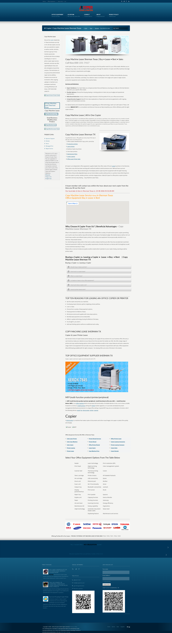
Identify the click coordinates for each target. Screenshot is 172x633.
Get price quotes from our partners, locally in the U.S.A (86, 554)
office (77, 403)
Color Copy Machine (72, 441)
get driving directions (79, 586)
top (129, 627)
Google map (48, 178)
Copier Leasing (71, 156)
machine (81, 403)
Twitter (76, 569)
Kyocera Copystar (50, 138)
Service (44, 1)
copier (113, 166)
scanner (96, 410)
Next (76, 626)
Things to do (48, 176)
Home (85, 28)
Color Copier (70, 445)
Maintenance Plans (72, 154)
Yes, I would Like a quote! (86, 545)
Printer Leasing (71, 448)
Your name (105, 569)
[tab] (99, 267)
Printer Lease (70, 451)
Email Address (106, 575)
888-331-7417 (77, 580)
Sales (118, 626)
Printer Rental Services (95, 438)
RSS (121, 1)
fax (81, 410)
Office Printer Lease (116, 438)
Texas (91, 28)
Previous (72, 626)
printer (91, 410)
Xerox (47, 143)
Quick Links (60, 1)
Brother (48, 141)
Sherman (97, 28)
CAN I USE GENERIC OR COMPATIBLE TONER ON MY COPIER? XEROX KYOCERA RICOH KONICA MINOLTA (58, 584)
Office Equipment (51, 1)
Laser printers (71, 146)
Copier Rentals (115, 451)
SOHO (93, 406)
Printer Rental (92, 441)
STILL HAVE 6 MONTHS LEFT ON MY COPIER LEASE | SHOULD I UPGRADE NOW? (58, 571)
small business (81, 406)
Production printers (72, 144)
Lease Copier (92, 448)
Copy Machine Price (94, 451)
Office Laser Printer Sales (73, 159)
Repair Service (49, 148)
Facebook (80, 569)
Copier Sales (114, 448)
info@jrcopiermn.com (79, 583)
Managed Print (49, 146)
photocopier (86, 410)
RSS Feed (63, 632)
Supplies (123, 626)
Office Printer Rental (94, 445)
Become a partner (78, 588)
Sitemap (68, 632)
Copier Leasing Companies (118, 441)
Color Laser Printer (72, 438)
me (65, 1)
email (78, 410)
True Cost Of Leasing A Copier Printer (58, 597)
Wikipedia (47, 175)
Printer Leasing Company (117, 445)
